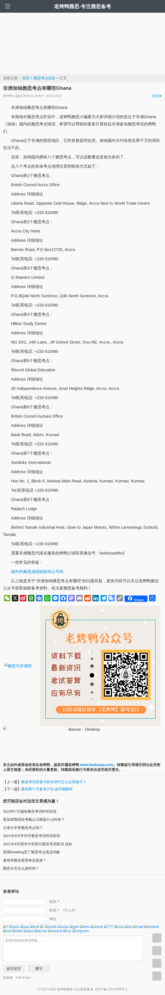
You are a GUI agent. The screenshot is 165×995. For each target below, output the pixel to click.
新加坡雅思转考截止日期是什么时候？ (34, 819)
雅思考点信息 (44, 78)
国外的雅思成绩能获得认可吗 (37, 571)
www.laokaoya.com (96, 765)
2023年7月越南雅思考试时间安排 (30, 811)
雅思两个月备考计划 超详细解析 (47, 789)
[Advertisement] (82, 43)
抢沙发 (157, 96)
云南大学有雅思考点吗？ (23, 828)
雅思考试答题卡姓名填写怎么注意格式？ (53, 782)
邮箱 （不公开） (63, 910)
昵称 (54, 902)
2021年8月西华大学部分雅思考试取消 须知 (37, 844)
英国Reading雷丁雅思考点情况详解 (31, 852)
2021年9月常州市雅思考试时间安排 (31, 836)
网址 (53, 919)
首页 (25, 78)
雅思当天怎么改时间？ (21, 868)
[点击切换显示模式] (156, 937)
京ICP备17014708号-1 (111, 989)
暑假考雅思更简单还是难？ (24, 860)
